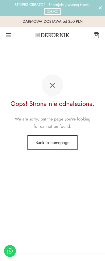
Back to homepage (52, 142)
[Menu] (8, 35)
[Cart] (96, 35)
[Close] (100, 8)
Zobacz (52, 11)
